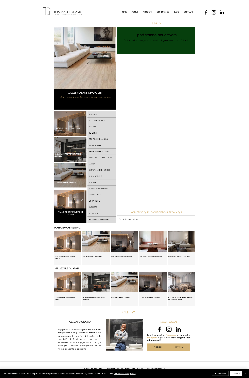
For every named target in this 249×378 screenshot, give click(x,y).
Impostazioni (220, 373)
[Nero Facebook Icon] (159, 329)
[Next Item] (111, 58)
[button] (162, 11)
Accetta (236, 373)
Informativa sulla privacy (125, 373)
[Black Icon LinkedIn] (178, 329)
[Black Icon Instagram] (168, 329)
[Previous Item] (58, 58)
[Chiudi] (245, 373)
